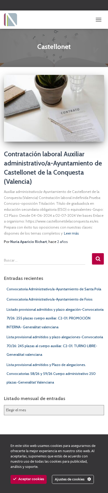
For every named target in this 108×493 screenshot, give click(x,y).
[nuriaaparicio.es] (12, 19)
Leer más (71, 233)
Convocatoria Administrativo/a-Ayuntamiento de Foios (50, 299)
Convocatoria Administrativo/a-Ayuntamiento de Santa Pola (54, 289)
